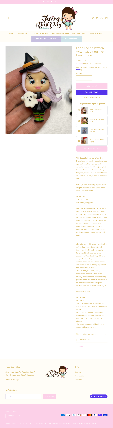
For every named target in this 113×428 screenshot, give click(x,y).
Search (78, 372)
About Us (78, 380)
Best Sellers (71, 39)
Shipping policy (91, 423)
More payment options (92, 97)
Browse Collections (46, 39)
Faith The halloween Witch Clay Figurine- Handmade (98, 109)
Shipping (79, 63)
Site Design (27, 423)
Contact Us (79, 376)
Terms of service (77, 423)
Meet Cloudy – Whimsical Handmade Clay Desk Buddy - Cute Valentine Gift (98, 139)
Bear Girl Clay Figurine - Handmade (98, 119)
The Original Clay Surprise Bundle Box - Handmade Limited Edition (98, 129)
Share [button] (81, 347)
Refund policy (53, 423)
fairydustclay (16, 423)
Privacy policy (65, 423)
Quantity (79, 74)
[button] (8, 17)
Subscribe (49, 396)
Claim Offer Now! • (92, 149)
